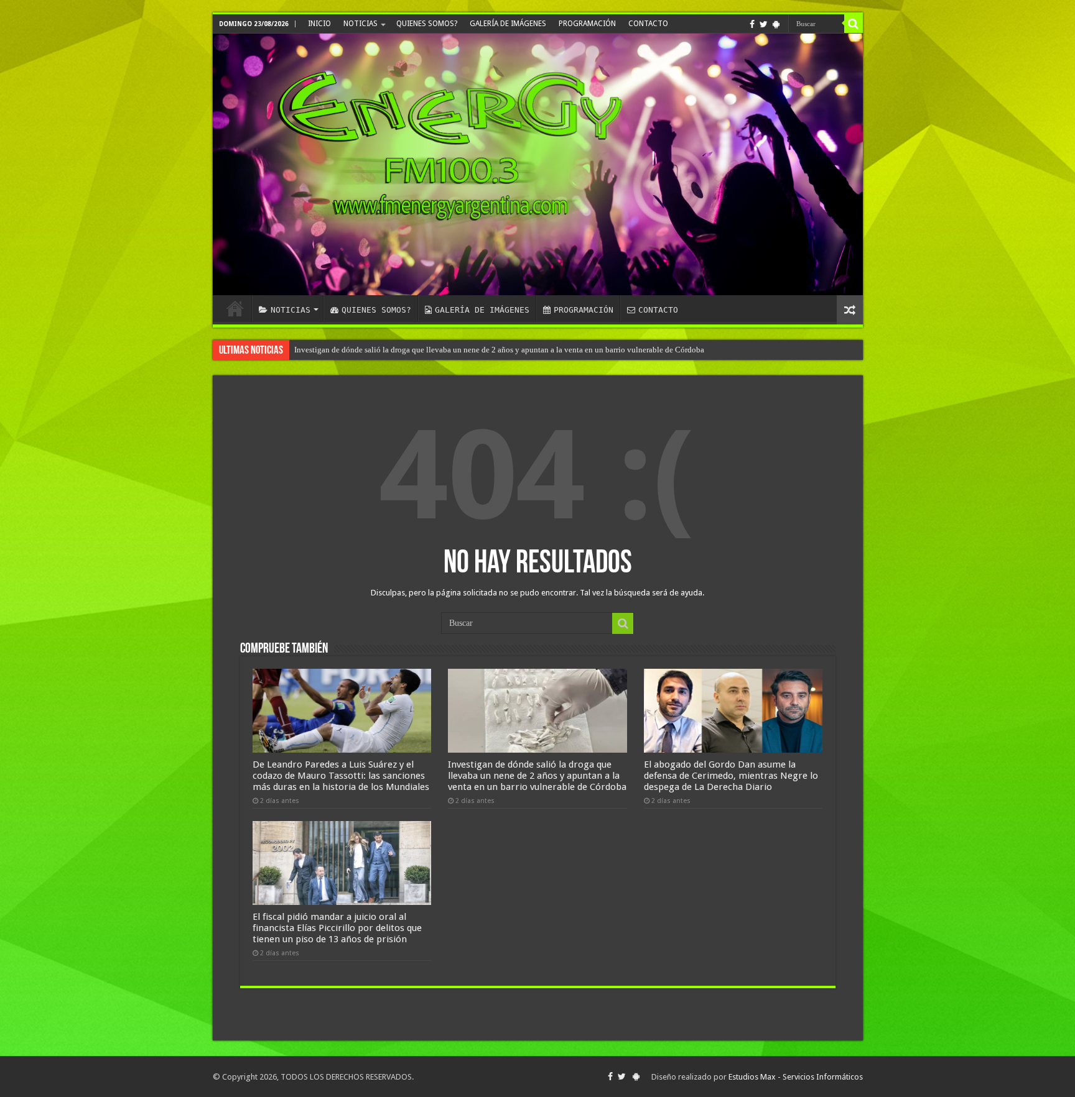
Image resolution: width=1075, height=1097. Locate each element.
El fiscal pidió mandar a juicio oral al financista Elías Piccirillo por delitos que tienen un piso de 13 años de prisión (487, 349)
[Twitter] (763, 24)
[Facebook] (752, 24)
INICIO (319, 23)
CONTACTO (648, 23)
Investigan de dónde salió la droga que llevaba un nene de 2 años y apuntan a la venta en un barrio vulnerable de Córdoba (537, 775)
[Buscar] (853, 23)
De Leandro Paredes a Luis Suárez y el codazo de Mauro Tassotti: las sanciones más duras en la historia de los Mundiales (341, 775)
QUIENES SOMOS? (426, 23)
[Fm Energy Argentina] (538, 164)
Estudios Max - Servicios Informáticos (795, 1076)
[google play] (776, 24)
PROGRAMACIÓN (587, 23)
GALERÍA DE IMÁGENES (508, 23)
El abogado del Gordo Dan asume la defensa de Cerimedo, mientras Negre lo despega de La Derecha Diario (731, 775)
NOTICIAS (360, 23)
